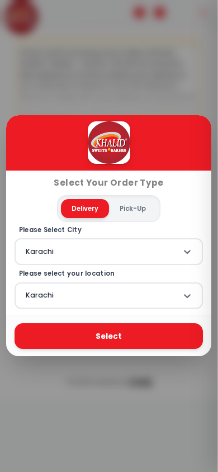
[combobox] (27, 251)
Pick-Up (133, 208)
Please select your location (67, 274)
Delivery (85, 208)
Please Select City (50, 230)
